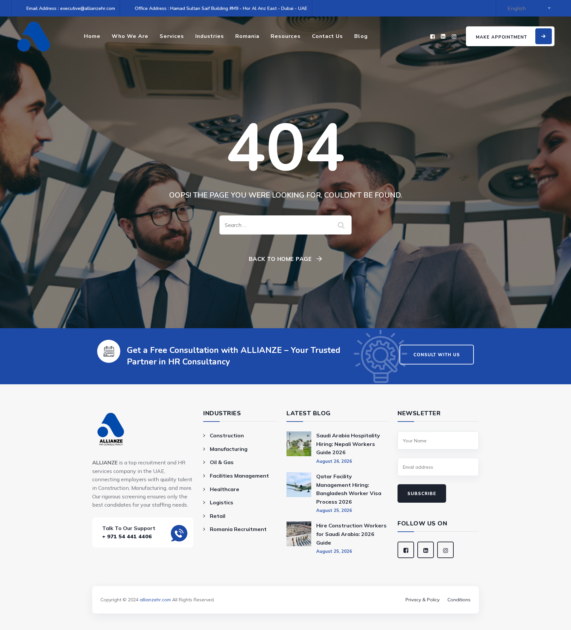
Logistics (221, 502)
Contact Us (327, 36)
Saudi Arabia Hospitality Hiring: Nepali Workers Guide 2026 (348, 444)
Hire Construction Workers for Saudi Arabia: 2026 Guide (351, 534)
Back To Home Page (280, 258)
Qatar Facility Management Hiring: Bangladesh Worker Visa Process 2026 (348, 489)
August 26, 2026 (334, 461)
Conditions (459, 600)
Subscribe (421, 494)
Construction (227, 435)
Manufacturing (228, 449)
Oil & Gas (222, 462)
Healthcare (224, 489)
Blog (361, 36)
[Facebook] (432, 36)
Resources (286, 36)
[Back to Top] (285, 590)
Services (172, 36)
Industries (209, 36)
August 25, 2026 (334, 510)
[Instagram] (454, 36)
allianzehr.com (155, 600)
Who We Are (130, 36)
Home (92, 36)
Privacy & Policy (422, 600)
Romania (247, 36)
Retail (217, 516)
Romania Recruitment (238, 529)
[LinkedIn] (443, 36)
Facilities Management (239, 475)
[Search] (341, 225)
